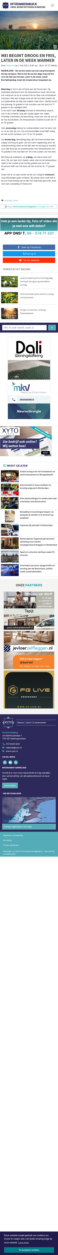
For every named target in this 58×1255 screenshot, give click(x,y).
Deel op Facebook (31, 247)
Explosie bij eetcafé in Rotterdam (36, 525)
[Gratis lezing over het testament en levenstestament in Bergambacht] (10, 476)
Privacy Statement (11, 845)
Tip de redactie (31, 260)
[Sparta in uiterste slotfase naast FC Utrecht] (10, 557)
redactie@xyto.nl (14, 747)
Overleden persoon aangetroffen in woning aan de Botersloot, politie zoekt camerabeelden (37, 568)
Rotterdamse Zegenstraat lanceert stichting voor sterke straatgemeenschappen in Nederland (38, 541)
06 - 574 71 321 (40, 233)
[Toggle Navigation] (52, 5)
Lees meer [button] (23, 1242)
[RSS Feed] (16, 762)
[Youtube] (10, 762)
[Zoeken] (52, 327)
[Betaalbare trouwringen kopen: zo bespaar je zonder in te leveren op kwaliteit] (10, 516)
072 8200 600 (13, 744)
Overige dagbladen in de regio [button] (18, 826)
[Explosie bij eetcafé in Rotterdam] (10, 530)
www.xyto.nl (12, 751)
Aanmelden (10, 785)
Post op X (30, 253)
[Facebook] (5, 762)
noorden (8, 200)
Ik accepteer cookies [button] (29, 1250)
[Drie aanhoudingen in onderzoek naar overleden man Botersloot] (10, 503)
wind (15, 200)
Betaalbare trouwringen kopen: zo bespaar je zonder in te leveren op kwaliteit (37, 515)
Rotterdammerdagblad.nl (23, 4)
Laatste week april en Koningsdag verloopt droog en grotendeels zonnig (36, 281)
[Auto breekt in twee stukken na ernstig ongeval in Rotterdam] (10, 489)
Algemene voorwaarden (13, 835)
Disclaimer (7, 840)
